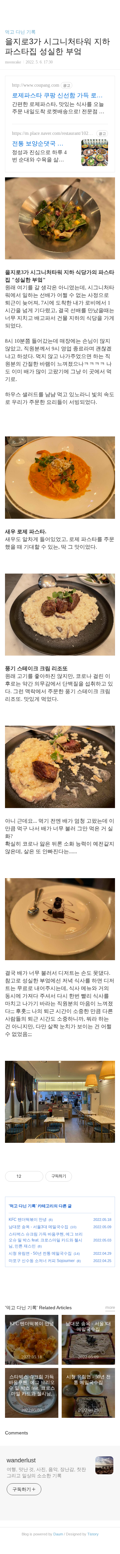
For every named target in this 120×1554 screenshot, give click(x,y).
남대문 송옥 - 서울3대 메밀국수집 (38, 1227)
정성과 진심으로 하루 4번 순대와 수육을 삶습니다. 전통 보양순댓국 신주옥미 (39, 156)
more (110, 1307)
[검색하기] (111, 7)
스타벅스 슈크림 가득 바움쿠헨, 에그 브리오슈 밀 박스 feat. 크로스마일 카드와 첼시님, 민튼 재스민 (46, 1240)
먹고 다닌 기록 (20, 32)
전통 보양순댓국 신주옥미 (37, 143)
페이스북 (45, 1283)
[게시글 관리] (36, 1176)
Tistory (93, 1534)
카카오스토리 (60, 1283)
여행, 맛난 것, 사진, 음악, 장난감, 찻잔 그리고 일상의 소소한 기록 (46, 1472)
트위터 (75, 1283)
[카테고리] (8, 7)
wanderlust (21, 1460)
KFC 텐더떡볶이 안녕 (28, 1219)
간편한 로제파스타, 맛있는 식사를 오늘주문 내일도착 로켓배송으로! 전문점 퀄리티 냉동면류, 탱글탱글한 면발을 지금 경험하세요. (58, 108)
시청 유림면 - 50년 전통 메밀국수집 (40, 1253)
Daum (58, 1534)
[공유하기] (27, 1176)
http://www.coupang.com (35, 85)
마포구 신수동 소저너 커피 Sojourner (42, 1260)
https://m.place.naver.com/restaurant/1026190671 (52, 133)
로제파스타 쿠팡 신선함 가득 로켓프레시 (57, 95)
